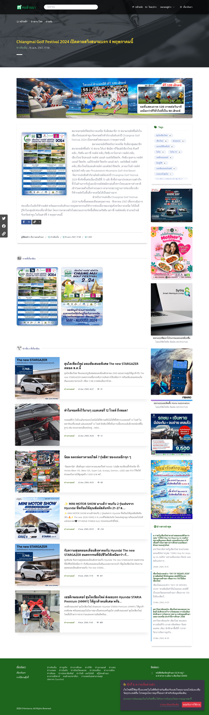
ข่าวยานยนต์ (100, 667)
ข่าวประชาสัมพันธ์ (65, 673)
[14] (4, 226)
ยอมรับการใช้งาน (191, 704)
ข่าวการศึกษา (76, 667)
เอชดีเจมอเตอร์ (163, 157)
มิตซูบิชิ (160, 163)
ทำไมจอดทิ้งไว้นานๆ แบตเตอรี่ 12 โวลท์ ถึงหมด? (96, 410)
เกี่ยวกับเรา (187, 7)
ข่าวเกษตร (51, 670)
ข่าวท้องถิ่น (22, 48)
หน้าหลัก (139, 7)
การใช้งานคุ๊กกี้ (23, 677)
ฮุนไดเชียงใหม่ (163, 135)
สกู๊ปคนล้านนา (103, 673)
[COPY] (4, 234)
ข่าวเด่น (112, 667)
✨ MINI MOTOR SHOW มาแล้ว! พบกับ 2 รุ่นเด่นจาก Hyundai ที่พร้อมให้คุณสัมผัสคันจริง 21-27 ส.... (99, 506)
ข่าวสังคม (51, 673)
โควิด (159, 152)
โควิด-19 (175, 152)
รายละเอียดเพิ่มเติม (169, 704)
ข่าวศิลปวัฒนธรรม (79, 670)
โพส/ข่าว (152, 7)
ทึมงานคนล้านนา (37, 237)
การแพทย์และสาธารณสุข (92, 676)
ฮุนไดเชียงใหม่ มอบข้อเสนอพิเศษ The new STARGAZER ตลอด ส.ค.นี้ (101, 366)
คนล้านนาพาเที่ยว (70, 676)
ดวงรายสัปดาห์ (53, 676)
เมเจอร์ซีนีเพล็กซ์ (164, 146)
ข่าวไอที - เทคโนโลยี (85, 673)
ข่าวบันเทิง (63, 670)
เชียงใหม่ (161, 141)
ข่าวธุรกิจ (63, 667)
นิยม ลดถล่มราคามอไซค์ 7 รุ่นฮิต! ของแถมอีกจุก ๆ (97, 457)
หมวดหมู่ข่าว (167, 7)
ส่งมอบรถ (178, 141)
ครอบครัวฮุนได (163, 174)
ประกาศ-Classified (55, 679)
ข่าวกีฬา (88, 667)
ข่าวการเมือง (109, 670)
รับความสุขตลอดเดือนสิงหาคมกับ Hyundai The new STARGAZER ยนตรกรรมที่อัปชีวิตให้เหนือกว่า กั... (99, 552)
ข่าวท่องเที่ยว (95, 670)
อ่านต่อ (49, 22)
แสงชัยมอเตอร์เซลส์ (165, 168)
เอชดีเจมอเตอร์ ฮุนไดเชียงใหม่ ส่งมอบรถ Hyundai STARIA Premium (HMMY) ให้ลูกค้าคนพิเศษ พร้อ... (102, 599)
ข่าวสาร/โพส (37, 22)
